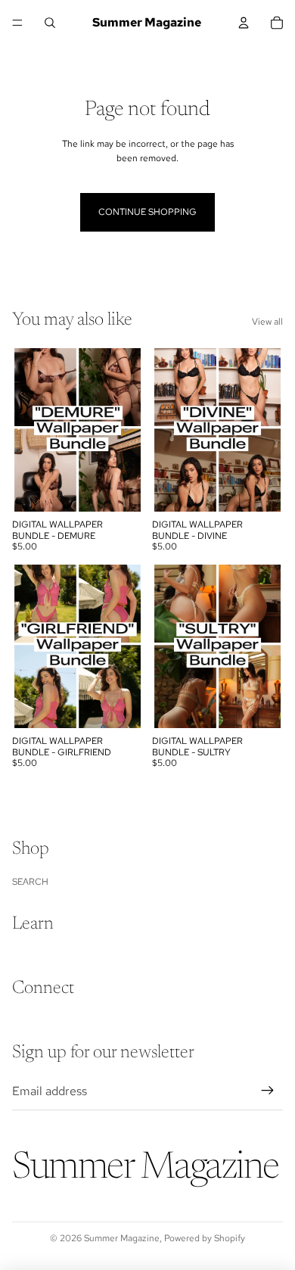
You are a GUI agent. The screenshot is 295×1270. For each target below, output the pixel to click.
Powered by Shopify (204, 1238)
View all (267, 322)
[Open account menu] (243, 22)
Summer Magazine (122, 1238)
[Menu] (17, 22)
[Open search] (50, 22)
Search (30, 882)
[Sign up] (268, 1091)
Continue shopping (147, 212)
